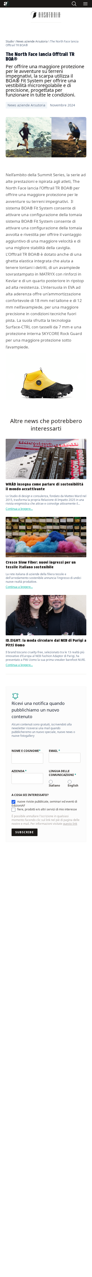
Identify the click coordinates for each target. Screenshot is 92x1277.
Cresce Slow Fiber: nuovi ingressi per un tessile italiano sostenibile (41, 564)
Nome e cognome (26, 751)
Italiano (54, 785)
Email (54, 751)
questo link (70, 824)
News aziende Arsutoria (32, 41)
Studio (10, 41)
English (73, 785)
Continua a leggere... (19, 509)
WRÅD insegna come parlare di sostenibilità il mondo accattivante (44, 486)
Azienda (19, 771)
